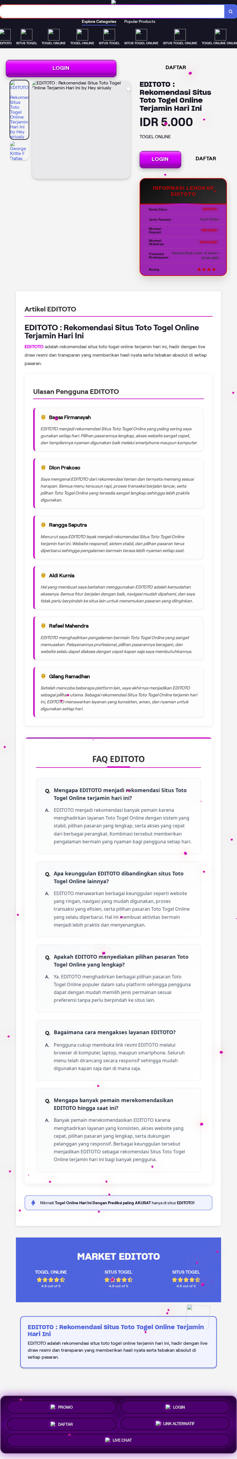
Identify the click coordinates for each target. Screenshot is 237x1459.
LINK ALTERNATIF (179, 1423)
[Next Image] (125, 130)
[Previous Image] (36, 130)
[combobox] (112, 11)
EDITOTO (34, 346)
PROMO (65, 1405)
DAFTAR (176, 67)
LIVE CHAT (122, 1441)
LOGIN (61, 68)
